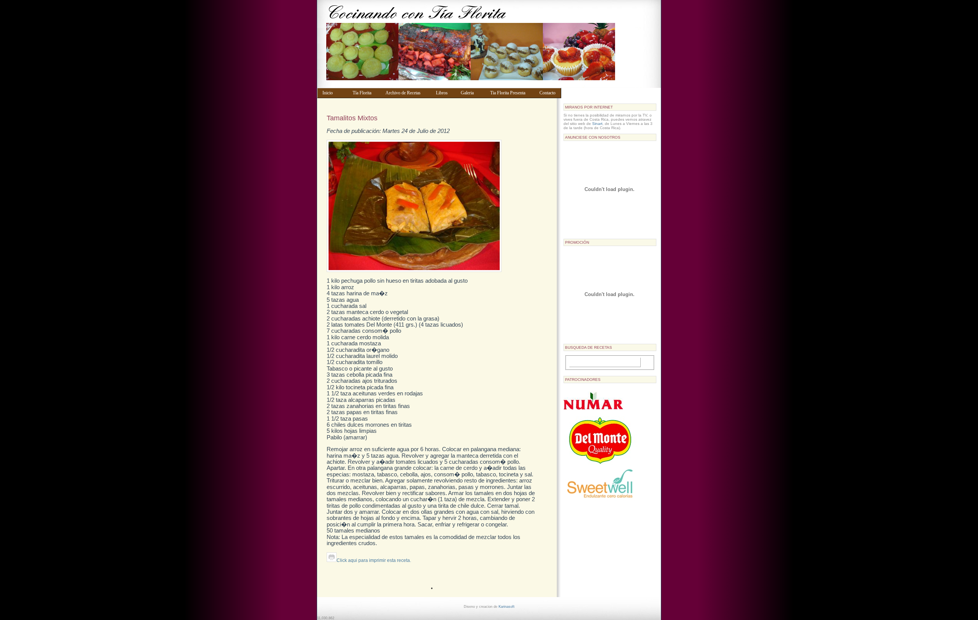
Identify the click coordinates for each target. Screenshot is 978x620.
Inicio (333, 93)
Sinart (597, 123)
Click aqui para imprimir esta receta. (374, 560)
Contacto (548, 93)
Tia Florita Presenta (511, 93)
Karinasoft (507, 607)
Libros (444, 93)
